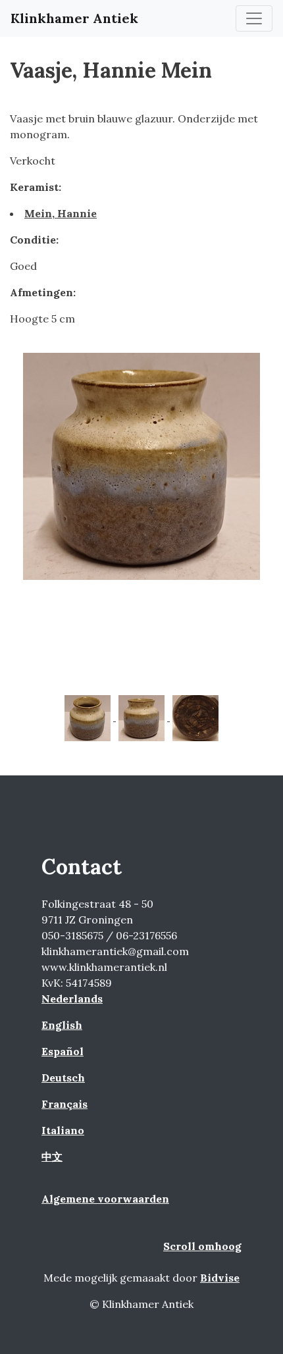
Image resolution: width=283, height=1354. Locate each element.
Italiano (62, 1130)
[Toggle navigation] (254, 18)
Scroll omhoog (202, 1246)
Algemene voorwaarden (105, 1198)
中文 (52, 1156)
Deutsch (63, 1077)
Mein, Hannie (60, 213)
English (61, 1024)
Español (62, 1051)
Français (64, 1103)
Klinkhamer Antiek (74, 18)
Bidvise (220, 1277)
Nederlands (72, 998)
